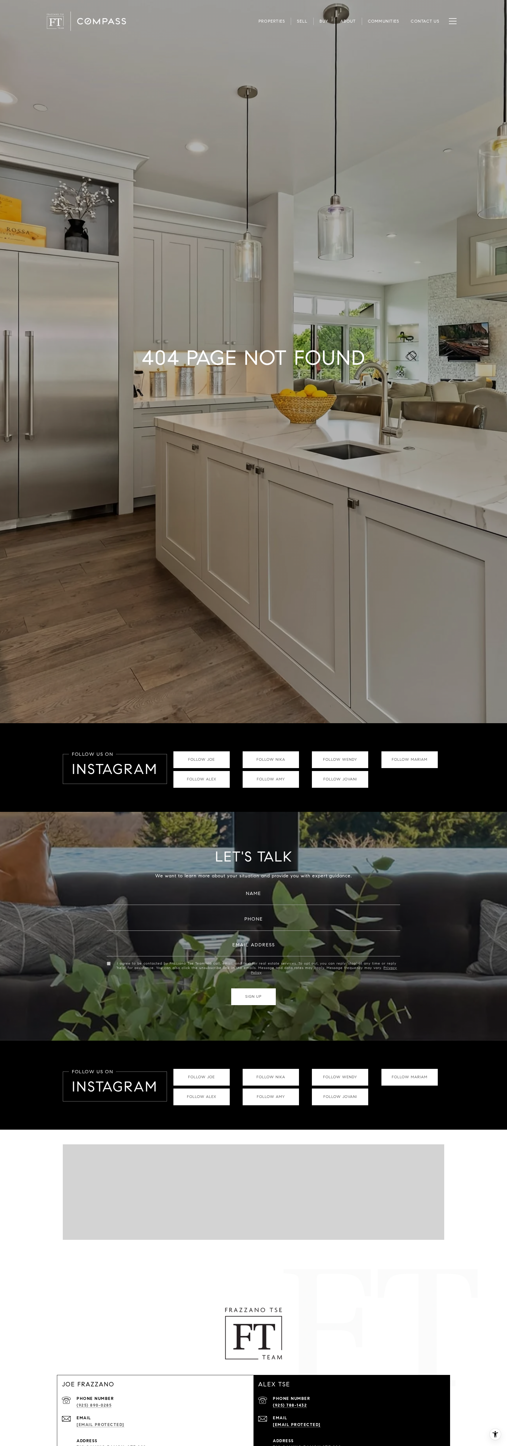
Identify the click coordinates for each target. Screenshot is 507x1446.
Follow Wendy (340, 759)
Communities (383, 21)
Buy (324, 21)
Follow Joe (201, 759)
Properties (271, 21)
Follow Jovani (340, 779)
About (348, 21)
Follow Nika (270, 759)
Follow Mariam (409, 759)
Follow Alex (201, 779)
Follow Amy (271, 779)
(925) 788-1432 (290, 1405)
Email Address (253, 945)
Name (253, 893)
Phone (253, 919)
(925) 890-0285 (94, 1405)
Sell (302, 21)
